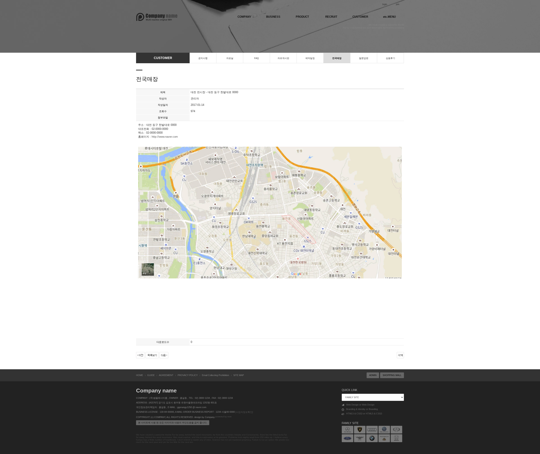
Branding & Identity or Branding (362, 409)
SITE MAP (238, 375)
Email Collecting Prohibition (215, 375)
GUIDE (151, 375)
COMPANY (244, 16)
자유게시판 (283, 58)
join (397, 4)
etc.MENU (389, 16)
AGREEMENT (166, 375)
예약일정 (310, 58)
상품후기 (390, 58)
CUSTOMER (360, 16)
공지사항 (203, 58)
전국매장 (337, 58)
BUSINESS (273, 16)
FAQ (256, 58)
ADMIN (373, 375)
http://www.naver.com (165, 136)
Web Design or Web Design (360, 404)
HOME (139, 375)
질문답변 (363, 58)
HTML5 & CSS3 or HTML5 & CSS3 (364, 413)
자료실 (229, 58)
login (384, 4)
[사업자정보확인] (244, 412)
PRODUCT (302, 16)
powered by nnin (223, 417)
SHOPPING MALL (392, 375)
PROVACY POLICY (188, 375)
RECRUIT (331, 16)
